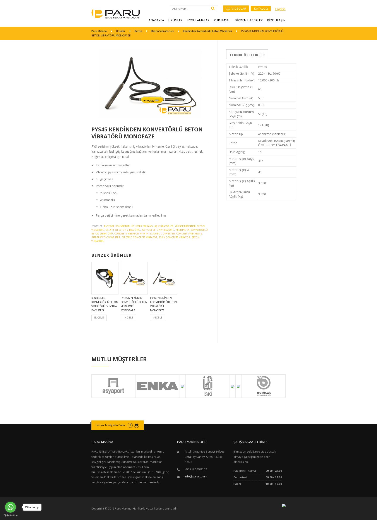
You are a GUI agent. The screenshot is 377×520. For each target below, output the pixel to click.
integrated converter (105, 237)
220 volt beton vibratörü (158, 229)
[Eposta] (136, 425)
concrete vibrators (189, 233)
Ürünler (120, 31)
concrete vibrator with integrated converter (144, 233)
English (280, 9)
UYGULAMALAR (198, 20)
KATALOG (260, 8)
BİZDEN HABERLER (249, 20)
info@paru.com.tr (196, 476)
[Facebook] (130, 425)
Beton (138, 31)
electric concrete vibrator (140, 237)
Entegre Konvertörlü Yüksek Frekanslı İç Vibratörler (138, 226)
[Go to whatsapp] (10, 507)
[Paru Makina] (115, 13)
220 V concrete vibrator (174, 237)
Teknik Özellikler (247, 55)
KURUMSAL (222, 20)
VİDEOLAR (238, 8)
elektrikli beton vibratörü (123, 229)
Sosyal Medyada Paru (110, 425)
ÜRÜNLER (175, 20)
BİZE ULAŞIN (276, 20)
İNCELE (99, 317)
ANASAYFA (156, 20)
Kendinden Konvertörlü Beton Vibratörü (207, 31)
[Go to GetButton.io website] (10, 515)
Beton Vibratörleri (162, 31)
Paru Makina (99, 31)
